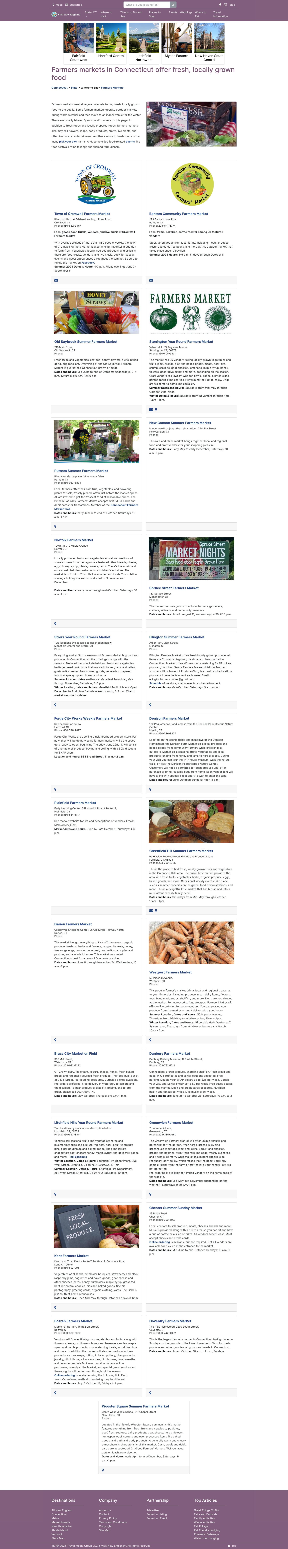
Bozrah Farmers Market (73, 1321)
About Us (105, 1510)
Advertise (152, 1510)
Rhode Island (60, 1530)
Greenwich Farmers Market (171, 1123)
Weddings (186, 12)
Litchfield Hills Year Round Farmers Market (88, 1123)
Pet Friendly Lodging (207, 1530)
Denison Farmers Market (169, 718)
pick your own (68, 141)
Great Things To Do (206, 1510)
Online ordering (159, 1242)
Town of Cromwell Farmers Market (82, 214)
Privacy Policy (108, 1518)
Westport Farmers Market (170, 972)
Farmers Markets (112, 87)
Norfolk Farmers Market (73, 540)
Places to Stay (155, 14)
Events (173, 12)
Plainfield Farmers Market (75, 803)
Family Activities (204, 1518)
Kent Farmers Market (71, 1256)
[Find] (173, 4)
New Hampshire (62, 1526)
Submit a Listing (156, 1514)
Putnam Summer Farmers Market (81, 471)
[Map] (156, 409)
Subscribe (76, 4)
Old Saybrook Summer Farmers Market (86, 342)
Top (234, 1545)
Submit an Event (156, 1518)
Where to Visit (106, 14)
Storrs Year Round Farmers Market (82, 637)
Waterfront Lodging (206, 1538)
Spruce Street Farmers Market (174, 588)
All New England (62, 1510)
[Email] (56, 280)
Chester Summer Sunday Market (175, 1208)
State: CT (91, 12)
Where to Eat (200, 14)
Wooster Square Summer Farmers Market (135, 1406)
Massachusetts (61, 1522)
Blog (232, 4)
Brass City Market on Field (75, 1054)
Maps (59, 4)
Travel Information (220, 14)
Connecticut (60, 87)
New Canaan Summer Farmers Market (180, 423)
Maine (55, 1518)
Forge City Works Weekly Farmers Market (88, 718)
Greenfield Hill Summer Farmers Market (181, 851)
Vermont (57, 1534)
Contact (104, 1514)
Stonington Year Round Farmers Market (181, 342)
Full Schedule (78, 1156)
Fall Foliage (201, 1526)
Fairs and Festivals (205, 1514)
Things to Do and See (131, 14)
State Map (58, 1538)
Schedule (155, 683)
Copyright (105, 1526)
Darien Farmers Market (73, 924)
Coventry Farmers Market (170, 1321)
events (130, 141)
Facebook (88, 262)
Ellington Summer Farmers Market (176, 637)
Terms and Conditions (113, 1522)
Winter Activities (204, 1522)
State (74, 87)
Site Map (104, 1530)
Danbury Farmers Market (169, 1054)
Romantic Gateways (206, 1534)
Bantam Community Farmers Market (178, 214)
